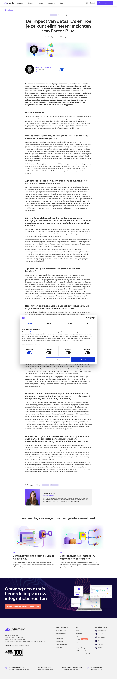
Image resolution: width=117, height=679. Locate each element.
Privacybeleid (59, 641)
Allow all (83, 360)
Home (77, 630)
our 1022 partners (32, 332)
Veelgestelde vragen (81, 648)
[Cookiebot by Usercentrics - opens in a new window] (87, 318)
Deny (58, 360)
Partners (78, 645)
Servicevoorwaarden (61, 644)
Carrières (81, 639)
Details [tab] (49, 323)
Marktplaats (79, 633)
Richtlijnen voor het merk (82, 651)
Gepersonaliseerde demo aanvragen (23, 606)
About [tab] (87, 323)
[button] (21, 3)
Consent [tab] (29, 323)
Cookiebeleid (59, 647)
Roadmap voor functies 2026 (83, 654)
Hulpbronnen (79, 642)
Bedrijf (77, 636)
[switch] (48, 352)
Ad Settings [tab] (68, 323)
